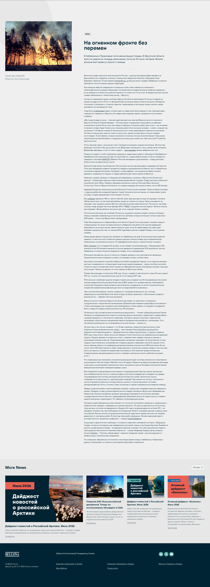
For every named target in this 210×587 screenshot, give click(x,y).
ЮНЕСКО (106, 159)
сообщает (91, 199)
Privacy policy (112, 568)
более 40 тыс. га (121, 81)
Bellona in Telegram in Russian (170, 564)
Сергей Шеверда (134, 419)
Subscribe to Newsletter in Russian (120, 564)
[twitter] (166, 554)
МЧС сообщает (90, 246)
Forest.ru (94, 433)
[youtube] (171, 554)
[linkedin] (161, 554)
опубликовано (99, 111)
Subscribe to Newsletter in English (69, 564)
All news (196, 467)
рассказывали (130, 150)
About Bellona (61, 568)
